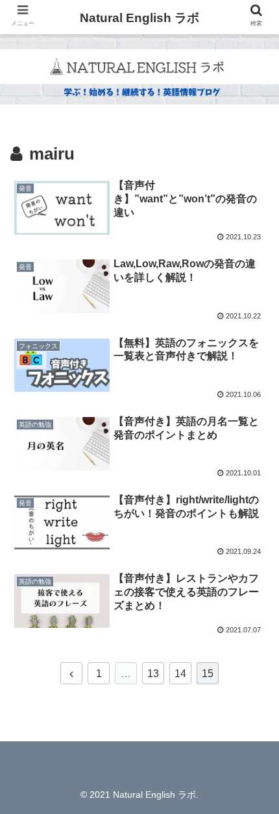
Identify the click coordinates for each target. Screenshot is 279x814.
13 (153, 673)
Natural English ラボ (139, 18)
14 (180, 673)
